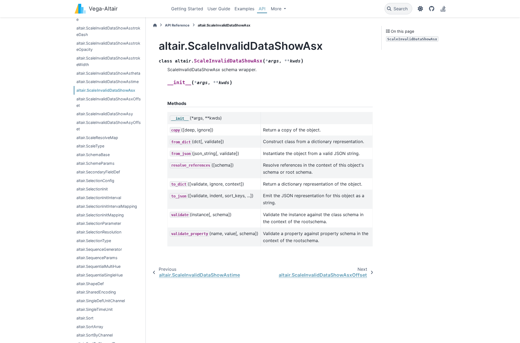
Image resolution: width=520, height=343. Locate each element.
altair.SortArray (89, 326)
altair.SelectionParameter (98, 223)
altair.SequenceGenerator (99, 249)
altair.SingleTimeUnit (94, 309)
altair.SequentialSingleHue (99, 275)
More (277, 8)
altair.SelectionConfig (95, 180)
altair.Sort (84, 318)
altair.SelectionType (93, 240)
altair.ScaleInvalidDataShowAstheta (108, 73)
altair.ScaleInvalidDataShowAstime (107, 81)
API (262, 8)
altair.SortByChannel (94, 335)
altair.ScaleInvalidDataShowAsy (104, 113)
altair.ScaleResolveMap (97, 137)
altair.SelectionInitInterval (98, 197)
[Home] (155, 25)
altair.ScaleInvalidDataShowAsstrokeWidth (108, 61)
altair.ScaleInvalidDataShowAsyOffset (108, 125)
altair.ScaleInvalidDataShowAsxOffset (108, 102)
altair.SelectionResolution (98, 232)
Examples (244, 8)
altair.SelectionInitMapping (100, 215)
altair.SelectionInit (92, 189)
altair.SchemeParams (95, 163)
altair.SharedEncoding (96, 292)
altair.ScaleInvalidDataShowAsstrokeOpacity (108, 46)
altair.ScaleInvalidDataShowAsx (105, 90)
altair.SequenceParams (97, 257)
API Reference (177, 25)
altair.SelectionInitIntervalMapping (106, 206)
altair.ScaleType (90, 146)
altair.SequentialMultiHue (98, 266)
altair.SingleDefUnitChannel (100, 300)
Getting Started (187, 8)
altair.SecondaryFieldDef (98, 172)
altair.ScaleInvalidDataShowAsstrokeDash (108, 31)
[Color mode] (420, 8)
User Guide (218, 8)
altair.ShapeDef (90, 283)
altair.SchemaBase (93, 154)
